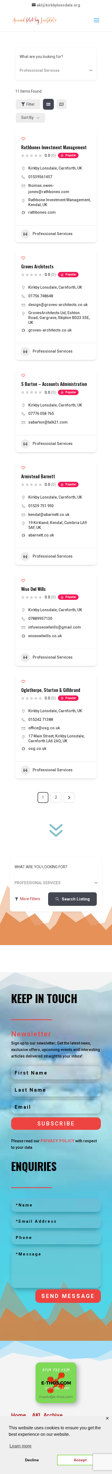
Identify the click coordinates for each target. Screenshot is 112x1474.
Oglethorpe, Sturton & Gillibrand (50, 690)
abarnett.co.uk (41, 535)
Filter (30, 104)
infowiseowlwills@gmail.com (54, 627)
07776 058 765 (41, 413)
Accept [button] (80, 1460)
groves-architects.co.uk (49, 330)
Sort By (27, 117)
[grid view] (48, 104)
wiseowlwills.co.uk (45, 636)
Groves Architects (37, 266)
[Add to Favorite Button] (23, 139)
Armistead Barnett (38, 476)
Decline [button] (32, 1460)
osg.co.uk (37, 748)
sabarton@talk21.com (48, 422)
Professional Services (53, 234)
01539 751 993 (41, 506)
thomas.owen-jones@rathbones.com (48, 188)
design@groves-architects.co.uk (58, 304)
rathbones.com (42, 212)
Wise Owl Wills (33, 589)
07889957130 (40, 618)
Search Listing (76, 899)
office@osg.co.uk (44, 728)
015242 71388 (40, 719)
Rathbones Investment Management (54, 147)
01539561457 (40, 177)
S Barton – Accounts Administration (54, 384)
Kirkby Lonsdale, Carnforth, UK (55, 168)
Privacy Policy (57, 1141)
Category (27, 70)
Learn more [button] (21, 1446)
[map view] (61, 104)
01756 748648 (40, 296)
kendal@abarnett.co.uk (48, 514)
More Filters (30, 899)
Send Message (68, 1296)
